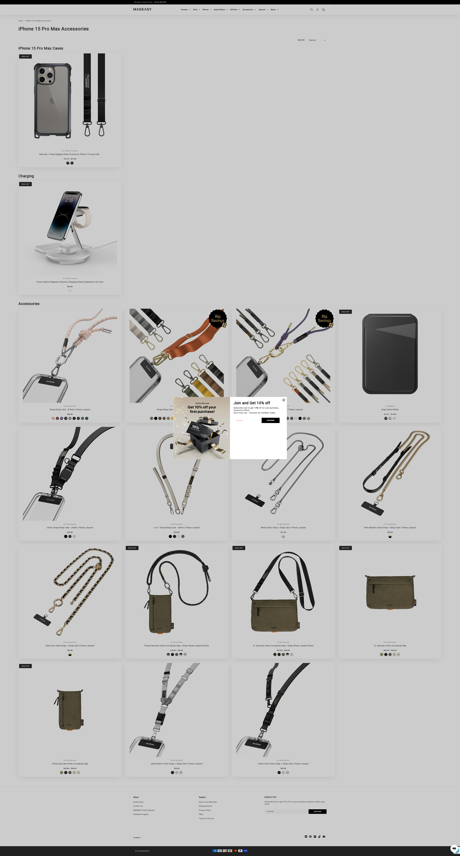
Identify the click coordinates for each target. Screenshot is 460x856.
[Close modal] (284, 400)
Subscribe (270, 420)
